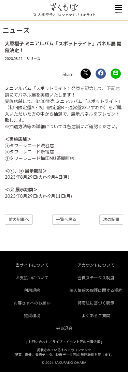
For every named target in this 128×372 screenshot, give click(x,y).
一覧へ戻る (66, 220)
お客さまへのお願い (32, 303)
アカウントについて (95, 265)
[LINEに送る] (116, 74)
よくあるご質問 (96, 316)
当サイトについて (32, 265)
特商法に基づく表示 (95, 303)
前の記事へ (19, 220)
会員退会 (64, 328)
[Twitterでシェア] (86, 74)
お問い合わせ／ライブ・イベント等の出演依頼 (64, 342)
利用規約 (32, 290)
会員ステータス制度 (95, 278)
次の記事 (111, 220)
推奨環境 (32, 316)
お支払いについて (32, 278)
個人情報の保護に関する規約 (96, 290)
